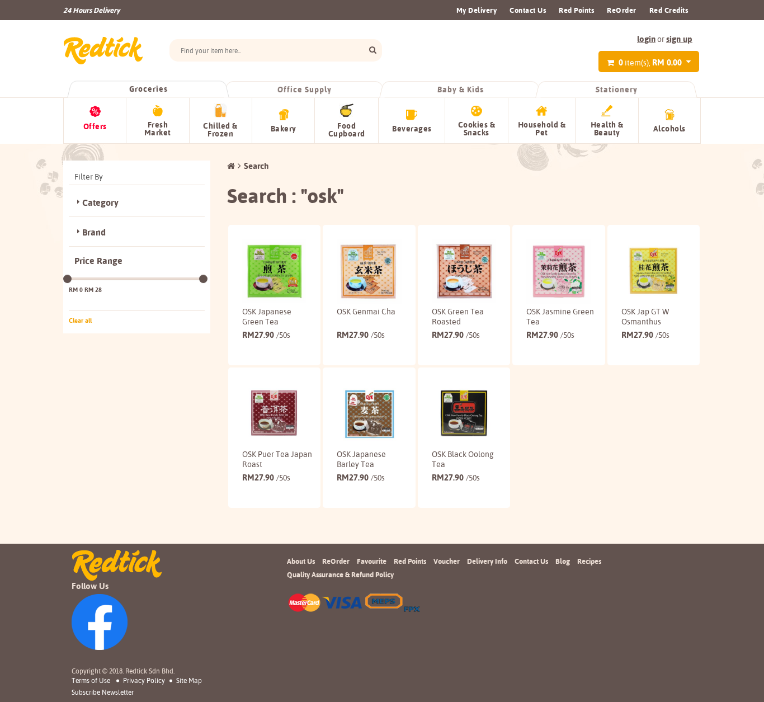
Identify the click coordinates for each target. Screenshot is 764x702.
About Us (301, 561)
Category (100, 202)
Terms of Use (91, 680)
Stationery (616, 89)
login (646, 39)
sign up (679, 39)
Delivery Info (487, 561)
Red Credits (668, 10)
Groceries (148, 89)
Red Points (576, 10)
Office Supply (304, 89)
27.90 (266, 334)
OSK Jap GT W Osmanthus (645, 317)
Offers (95, 126)
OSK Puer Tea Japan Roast (277, 459)
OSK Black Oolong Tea (463, 459)
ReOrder (621, 10)
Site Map (189, 680)
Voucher (446, 561)
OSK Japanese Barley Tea (361, 459)
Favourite (371, 561)
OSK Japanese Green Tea (266, 317)
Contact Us (528, 10)
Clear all (80, 320)
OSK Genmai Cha (366, 312)
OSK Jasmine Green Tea (560, 317)
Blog (562, 561)
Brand (94, 232)
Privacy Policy (144, 680)
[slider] (67, 279)
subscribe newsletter (103, 692)
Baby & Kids (460, 89)
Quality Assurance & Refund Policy (340, 574)
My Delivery (476, 10)
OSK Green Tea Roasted (458, 317)
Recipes (589, 561)
